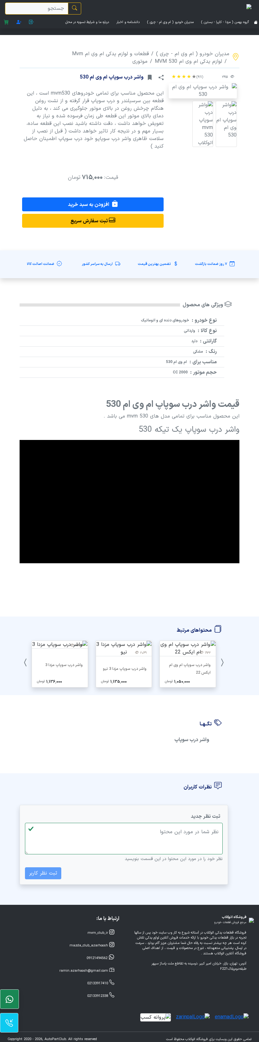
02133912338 (98, 996)
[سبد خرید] (6, 22)
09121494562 (98, 958)
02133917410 (98, 983)
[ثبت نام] (19, 22)
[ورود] (31, 22)
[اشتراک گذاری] (161, 77)
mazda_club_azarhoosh (89, 945)
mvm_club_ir (98, 933)
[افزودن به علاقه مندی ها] (150, 77)
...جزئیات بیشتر (188, 681)
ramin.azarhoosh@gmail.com (84, 971)
